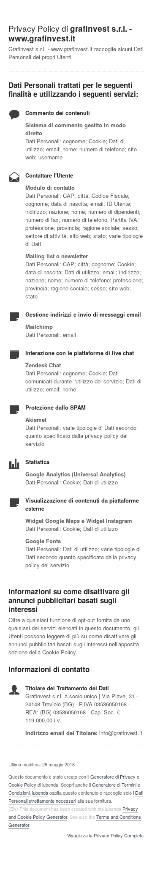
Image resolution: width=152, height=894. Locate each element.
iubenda (40, 792)
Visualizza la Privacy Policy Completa (105, 835)
